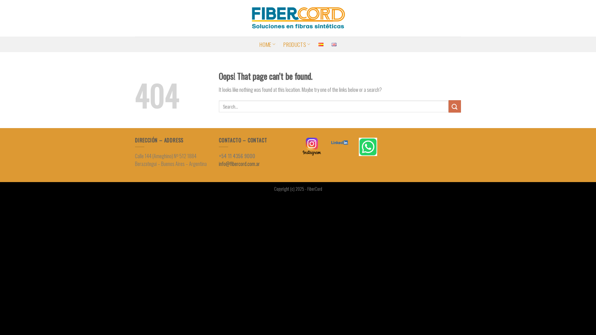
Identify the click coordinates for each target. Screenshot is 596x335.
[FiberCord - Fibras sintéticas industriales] (298, 18)
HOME (265, 44)
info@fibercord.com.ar (239, 164)
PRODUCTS (294, 44)
